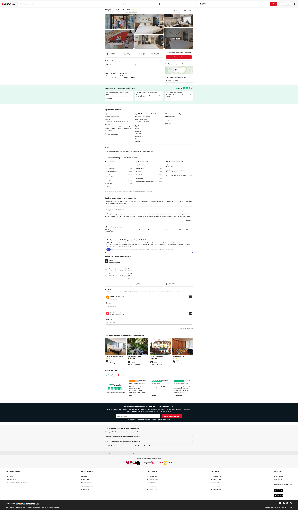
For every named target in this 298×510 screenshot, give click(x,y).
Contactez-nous (278, 476)
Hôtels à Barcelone (216, 476)
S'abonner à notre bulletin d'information (17, 482)
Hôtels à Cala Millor (152, 476)
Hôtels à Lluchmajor (152, 489)
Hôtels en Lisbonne (216, 479)
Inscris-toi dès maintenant (171, 416)
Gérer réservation (11, 479)
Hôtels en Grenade (216, 489)
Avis (7, 486)
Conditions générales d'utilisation (15, 507)
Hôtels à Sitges (85, 489)
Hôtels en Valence (215, 486)
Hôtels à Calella (85, 479)
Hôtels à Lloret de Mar (87, 486)
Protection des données (33, 507)
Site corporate (278, 479)
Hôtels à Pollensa (151, 486)
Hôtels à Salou (85, 476)
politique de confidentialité (164, 419)
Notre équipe (9, 476)
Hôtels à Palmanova (152, 479)
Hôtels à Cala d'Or (152, 482)
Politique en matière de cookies (51, 507)
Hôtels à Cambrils (86, 482)
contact (190, 201)
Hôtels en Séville (215, 482)
